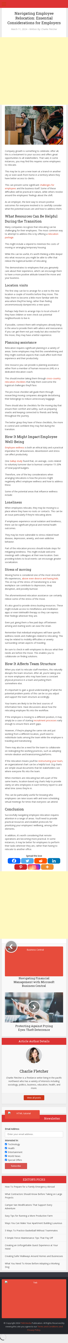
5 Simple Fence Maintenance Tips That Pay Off (29, 1237)
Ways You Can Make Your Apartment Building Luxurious (33, 1223)
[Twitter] (27, 861)
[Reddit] (40, 861)
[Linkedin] (54, 861)
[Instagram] (34, 867)
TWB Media (26, 1323)
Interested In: (11, 1140)
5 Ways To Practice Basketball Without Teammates (31, 1230)
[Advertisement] (34, 71)
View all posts (34, 1097)
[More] (47, 867)
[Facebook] (14, 861)
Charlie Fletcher (49, 29)
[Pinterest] (20, 867)
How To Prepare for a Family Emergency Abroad (30, 1186)
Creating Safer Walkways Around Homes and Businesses (34, 1256)
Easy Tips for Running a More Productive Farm (29, 1215)
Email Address (12, 1128)
